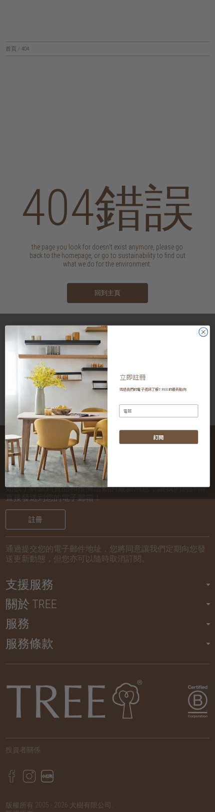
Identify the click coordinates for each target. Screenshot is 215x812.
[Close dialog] (203, 331)
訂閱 (159, 436)
